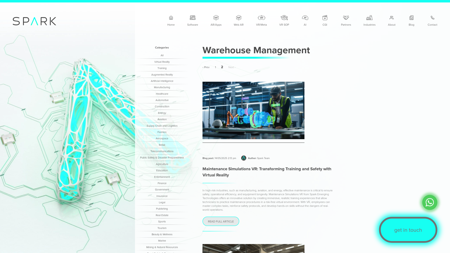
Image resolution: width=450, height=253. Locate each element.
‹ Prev (206, 67)
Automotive (162, 100)
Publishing (162, 208)
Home (171, 25)
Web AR (239, 25)
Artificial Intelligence (162, 81)
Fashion (162, 132)
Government (162, 189)
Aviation (162, 119)
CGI (325, 25)
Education (162, 170)
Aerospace (162, 138)
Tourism (162, 228)
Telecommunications (161, 151)
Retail (162, 145)
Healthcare (162, 94)
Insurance (162, 196)
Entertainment (162, 177)
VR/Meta (261, 25)
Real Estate (162, 215)
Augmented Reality (162, 74)
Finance (162, 183)
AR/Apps (216, 25)
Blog (411, 25)
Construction (162, 106)
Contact (432, 25)
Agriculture (162, 164)
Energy (162, 113)
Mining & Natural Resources (162, 247)
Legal (162, 202)
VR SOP (284, 25)
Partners (346, 25)
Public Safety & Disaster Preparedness (162, 157)
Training (162, 68)
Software (192, 25)
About (392, 25)
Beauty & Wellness (162, 234)
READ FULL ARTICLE (221, 221)
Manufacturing (162, 87)
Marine (162, 240)
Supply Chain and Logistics (162, 126)
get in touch (408, 229)
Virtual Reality (162, 62)
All (162, 55)
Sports (162, 221)
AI (305, 25)
